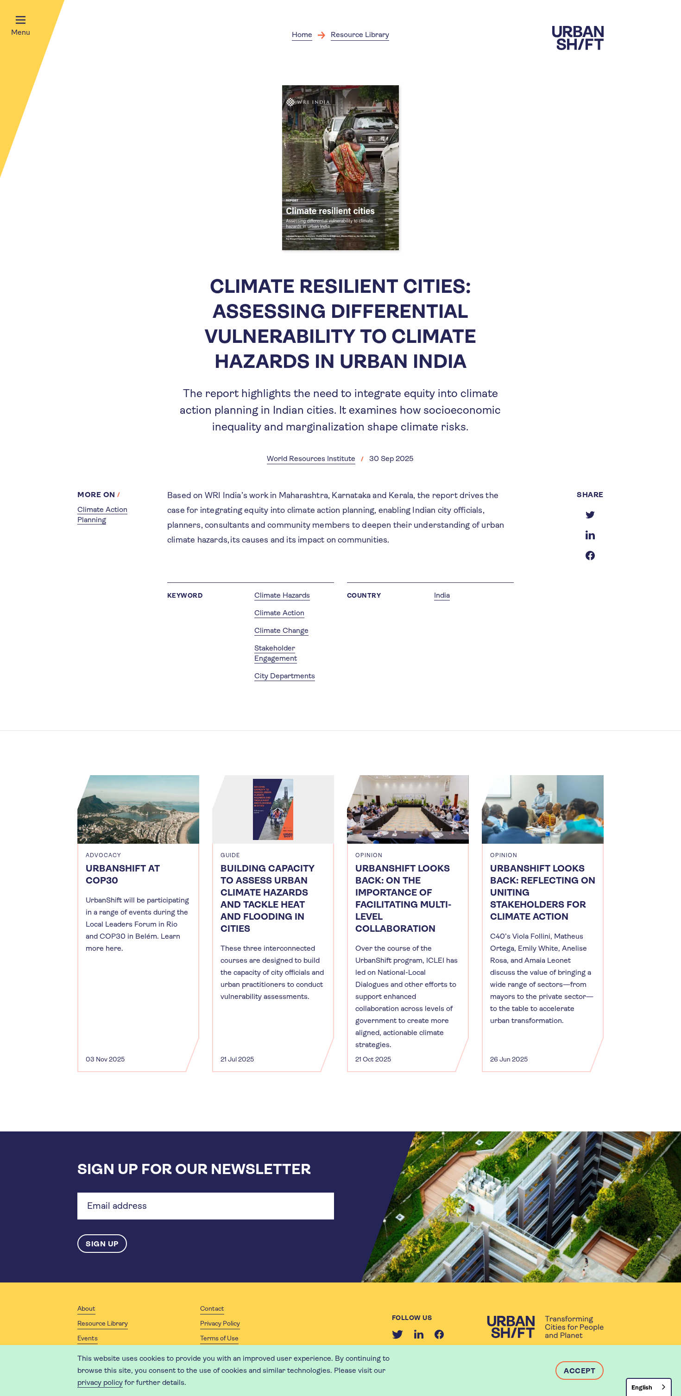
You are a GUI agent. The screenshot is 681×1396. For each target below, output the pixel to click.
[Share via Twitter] (590, 514)
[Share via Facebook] (590, 555)
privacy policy (100, 1382)
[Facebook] (439, 1334)
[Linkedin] (418, 1334)
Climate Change (281, 630)
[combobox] (649, 1387)
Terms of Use (219, 1338)
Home (302, 34)
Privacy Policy (220, 1323)
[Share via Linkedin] (590, 535)
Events (87, 1338)
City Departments (284, 675)
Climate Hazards (282, 595)
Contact (212, 1308)
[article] (138, 923)
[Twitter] (397, 1334)
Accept (579, 1370)
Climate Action (279, 612)
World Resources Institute (311, 458)
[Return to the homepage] (545, 1327)
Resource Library (360, 34)
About (86, 1308)
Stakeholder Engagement (275, 653)
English (641, 1387)
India (442, 595)
